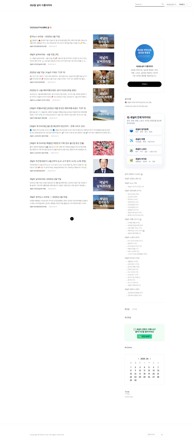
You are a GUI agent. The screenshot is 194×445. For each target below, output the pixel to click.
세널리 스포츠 (132, 237)
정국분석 (133, 199)
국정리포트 (133, 202)
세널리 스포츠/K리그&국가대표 (39, 136)
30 (135, 380)
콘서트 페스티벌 (134, 277)
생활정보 (133, 262)
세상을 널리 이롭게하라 (41, 5)
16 (135, 374)
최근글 (127, 309)
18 (144, 374)
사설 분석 (132, 197)
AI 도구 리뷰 (133, 283)
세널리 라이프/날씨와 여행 (38, 64)
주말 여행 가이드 (135, 228)
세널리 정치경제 (133, 191)
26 (149, 377)
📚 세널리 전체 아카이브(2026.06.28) (138, 102)
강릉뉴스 (150, 422)
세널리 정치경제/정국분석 (37, 171)
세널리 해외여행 (134, 233)
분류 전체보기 (132, 174)
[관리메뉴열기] (189, 5)
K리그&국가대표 (135, 241)
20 (154, 374)
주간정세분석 (152, 430)
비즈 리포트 (133, 272)
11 (144, 370)
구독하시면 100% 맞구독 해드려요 (136, 106)
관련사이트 (151, 435)
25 (144, 377)
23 (135, 377)
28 (158, 377)
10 (140, 370)
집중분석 (133, 210)
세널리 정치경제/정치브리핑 (38, 46)
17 (140, 374)
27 (154, 377)
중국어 (131, 280)
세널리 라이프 (132, 258)
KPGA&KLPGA (135, 246)
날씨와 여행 (133, 267)
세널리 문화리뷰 (134, 285)
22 (131, 377)
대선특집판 (133, 205)
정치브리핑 (133, 194)
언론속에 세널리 (135, 295)
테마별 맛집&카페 (135, 225)
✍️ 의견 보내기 (144, 336)
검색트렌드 (133, 264)
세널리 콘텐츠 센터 (133, 179)
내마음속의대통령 (135, 293)
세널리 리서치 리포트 (136, 187)
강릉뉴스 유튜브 (153, 426)
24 (140, 377)
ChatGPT (133, 275)
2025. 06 (144, 359)
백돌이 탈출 (133, 249)
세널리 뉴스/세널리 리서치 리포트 (40, 100)
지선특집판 (133, 207)
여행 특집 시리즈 (135, 231)
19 (149, 374)
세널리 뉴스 (131, 183)
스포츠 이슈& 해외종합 (137, 254)
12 (149, 370)
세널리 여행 (132, 219)
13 (154, 370)
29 (131, 380)
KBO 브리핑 (133, 251)
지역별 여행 (134, 223)
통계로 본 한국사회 (135, 215)
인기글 (134, 309)
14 (158, 370)
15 (131, 374)
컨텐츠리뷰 (133, 269)
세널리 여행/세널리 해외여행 (38, 118)
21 (158, 374)
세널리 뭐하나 (132, 289)
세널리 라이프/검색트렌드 (37, 82)
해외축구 (132, 243)
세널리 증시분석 (135, 213)
